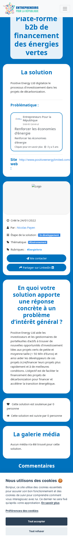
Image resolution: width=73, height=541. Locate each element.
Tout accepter (36, 521)
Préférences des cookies (22, 510)
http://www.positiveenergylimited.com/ (44, 159)
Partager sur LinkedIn (36, 267)
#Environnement (37, 242)
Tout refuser (36, 531)
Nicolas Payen (26, 227)
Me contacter (38, 258)
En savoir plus (50, 502)
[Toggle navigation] (65, 8)
